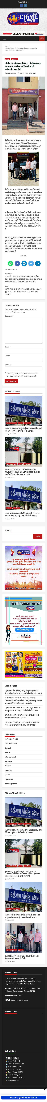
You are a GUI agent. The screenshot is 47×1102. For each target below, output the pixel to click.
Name (7, 346)
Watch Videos (42, 38)
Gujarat (7, 59)
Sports (7, 775)
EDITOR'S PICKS (11, 423)
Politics (8, 766)
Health (7, 752)
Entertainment (11, 743)
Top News (14, 59)
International (10, 757)
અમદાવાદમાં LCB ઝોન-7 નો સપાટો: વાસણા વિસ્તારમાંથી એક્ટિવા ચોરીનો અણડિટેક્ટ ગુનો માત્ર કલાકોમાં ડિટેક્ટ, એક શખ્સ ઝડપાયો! (23, 452)
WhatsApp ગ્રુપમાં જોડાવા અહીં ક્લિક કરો (23, 1098)
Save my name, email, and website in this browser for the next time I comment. (23, 374)
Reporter (8, 770)
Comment (9, 316)
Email (7, 355)
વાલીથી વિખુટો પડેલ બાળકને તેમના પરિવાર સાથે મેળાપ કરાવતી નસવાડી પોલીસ (23, 938)
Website (8, 364)
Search (8, 530)
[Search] (34, 39)
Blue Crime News (11, 73)
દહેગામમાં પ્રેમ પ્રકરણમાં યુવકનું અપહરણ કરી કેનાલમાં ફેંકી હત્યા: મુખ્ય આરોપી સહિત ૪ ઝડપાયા (23, 411)
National (8, 761)
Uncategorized (11, 783)
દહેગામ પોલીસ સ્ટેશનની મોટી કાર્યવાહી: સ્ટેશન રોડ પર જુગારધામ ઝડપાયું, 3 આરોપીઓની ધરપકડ (23, 495)
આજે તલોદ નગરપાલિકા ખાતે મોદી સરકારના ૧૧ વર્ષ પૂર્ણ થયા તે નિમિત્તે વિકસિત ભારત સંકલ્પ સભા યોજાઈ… (23, 290)
